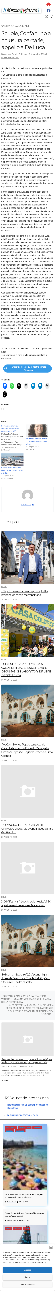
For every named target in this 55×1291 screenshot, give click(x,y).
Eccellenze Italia (24, 1127)
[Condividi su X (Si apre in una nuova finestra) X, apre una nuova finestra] (19, 386)
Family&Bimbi (21, 26)
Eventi (8, 1228)
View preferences (27, 1284)
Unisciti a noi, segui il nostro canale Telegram (28, 368)
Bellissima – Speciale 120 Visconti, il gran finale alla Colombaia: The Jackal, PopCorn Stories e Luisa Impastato (25, 978)
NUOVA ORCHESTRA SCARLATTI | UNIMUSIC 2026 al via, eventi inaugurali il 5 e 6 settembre (27, 828)
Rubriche (9, 1131)
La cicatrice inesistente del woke (22, 1115)
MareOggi (37, 1127)
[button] (51, 1247)
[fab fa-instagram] (51, 17)
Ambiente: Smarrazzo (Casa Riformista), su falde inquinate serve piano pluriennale (26, 1061)
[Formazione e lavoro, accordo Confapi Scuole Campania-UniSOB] (13, 437)
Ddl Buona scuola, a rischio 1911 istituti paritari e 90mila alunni (36, 441)
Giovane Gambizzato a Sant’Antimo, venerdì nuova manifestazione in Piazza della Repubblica (26, 999)
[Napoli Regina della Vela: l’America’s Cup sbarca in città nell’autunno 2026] (25, 1239)
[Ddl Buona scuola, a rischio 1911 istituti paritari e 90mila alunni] (37, 430)
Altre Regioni (10, 1127)
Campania (6, 26)
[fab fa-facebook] (48, 11)
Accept (27, 1270)
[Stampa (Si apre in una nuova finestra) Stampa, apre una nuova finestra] (26, 386)
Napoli (27, 1228)
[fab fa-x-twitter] (46, 17)
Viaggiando (20, 1131)
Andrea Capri (10, 54)
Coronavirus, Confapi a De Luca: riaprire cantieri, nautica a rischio (12, 470)
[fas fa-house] (48, 5)
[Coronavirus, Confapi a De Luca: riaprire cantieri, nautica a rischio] (12, 459)
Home (4, 587)
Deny (27, 1277)
